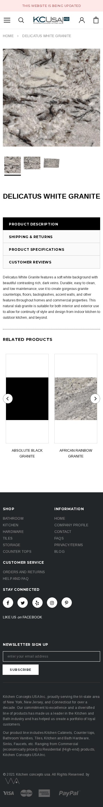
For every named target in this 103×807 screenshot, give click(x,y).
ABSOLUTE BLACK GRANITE (27, 453)
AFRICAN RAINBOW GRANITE (76, 453)
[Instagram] (52, 602)
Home (8, 36)
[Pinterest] (67, 602)
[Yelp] (37, 602)
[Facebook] (8, 602)
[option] (51, 98)
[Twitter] (22, 602)
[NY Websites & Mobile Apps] (11, 780)
